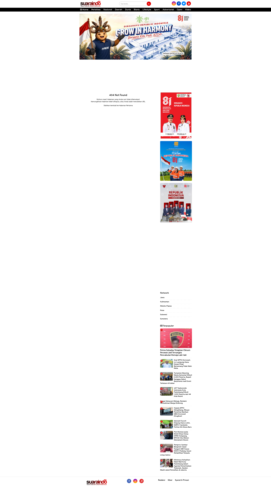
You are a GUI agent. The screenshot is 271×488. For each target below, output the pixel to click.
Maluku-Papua (166, 306)
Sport (157, 9)
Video (188, 9)
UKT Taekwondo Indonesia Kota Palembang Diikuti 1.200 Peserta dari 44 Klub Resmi (182, 392)
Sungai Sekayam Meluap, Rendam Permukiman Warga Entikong (173, 402)
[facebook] (179, 3)
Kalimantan (164, 302)
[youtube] (189, 3)
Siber (170, 480)
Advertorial (168, 9)
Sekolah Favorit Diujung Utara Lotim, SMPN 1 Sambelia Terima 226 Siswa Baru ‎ (183, 424)
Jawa (162, 297)
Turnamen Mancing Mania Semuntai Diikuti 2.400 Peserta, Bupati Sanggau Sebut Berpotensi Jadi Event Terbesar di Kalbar (176, 378)
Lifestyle (147, 9)
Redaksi (161, 480)
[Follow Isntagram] (135, 481)
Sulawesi (163, 314)
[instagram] (174, 3)
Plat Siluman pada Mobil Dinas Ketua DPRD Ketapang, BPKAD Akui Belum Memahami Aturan (181, 436)
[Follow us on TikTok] (141, 481)
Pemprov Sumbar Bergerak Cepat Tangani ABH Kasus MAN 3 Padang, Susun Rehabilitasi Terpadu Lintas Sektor (175, 450)
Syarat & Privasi (182, 480)
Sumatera (164, 319)
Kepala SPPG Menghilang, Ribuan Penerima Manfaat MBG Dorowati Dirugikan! (181, 412)
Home (85, 9)
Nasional (107, 9)
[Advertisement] (135, 75)
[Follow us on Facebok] (129, 481)
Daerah (118, 9)
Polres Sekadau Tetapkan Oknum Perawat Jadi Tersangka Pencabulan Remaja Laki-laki (175, 352)
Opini (179, 9)
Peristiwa (95, 9)
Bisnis (137, 9)
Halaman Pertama (126, 105)
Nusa (162, 310)
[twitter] (184, 3)
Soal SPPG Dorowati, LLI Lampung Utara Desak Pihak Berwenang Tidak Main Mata (183, 364)
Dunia (128, 9)
